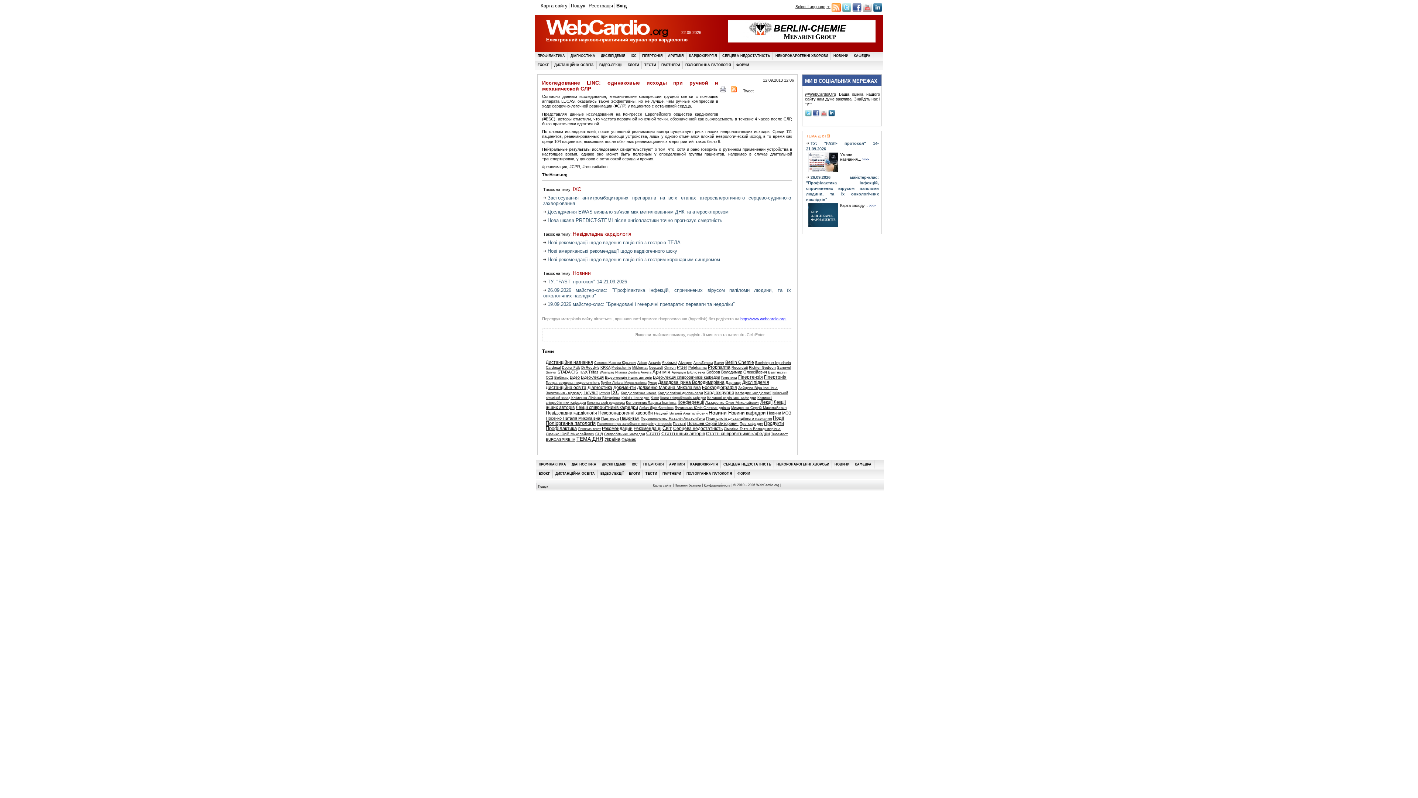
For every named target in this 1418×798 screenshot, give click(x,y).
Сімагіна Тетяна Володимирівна (752, 429)
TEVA (583, 372)
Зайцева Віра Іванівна (758, 388)
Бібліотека (696, 372)
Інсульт (590, 393)
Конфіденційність (717, 485)
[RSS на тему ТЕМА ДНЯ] (828, 136)
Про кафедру (751, 424)
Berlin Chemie (739, 362)
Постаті (679, 424)
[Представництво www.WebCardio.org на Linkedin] (877, 10)
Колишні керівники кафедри (731, 398)
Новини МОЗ (779, 413)
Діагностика (583, 56)
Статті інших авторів (683, 433)
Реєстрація (601, 5)
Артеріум (679, 372)
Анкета (646, 372)
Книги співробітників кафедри (683, 398)
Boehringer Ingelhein (773, 363)
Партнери (670, 65)
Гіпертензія (750, 377)
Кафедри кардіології (753, 393)
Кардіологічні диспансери (680, 393)
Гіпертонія (652, 56)
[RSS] (734, 91)
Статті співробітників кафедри (738, 434)
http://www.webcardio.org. (763, 319)
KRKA (605, 367)
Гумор (652, 383)
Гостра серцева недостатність (573, 383)
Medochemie (621, 367)
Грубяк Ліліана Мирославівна (624, 383)
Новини (840, 56)
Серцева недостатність (746, 56)
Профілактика (551, 56)
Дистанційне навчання (569, 362)
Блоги (633, 65)
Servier (551, 372)
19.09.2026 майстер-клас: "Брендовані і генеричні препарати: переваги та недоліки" (641, 304)
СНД (599, 434)
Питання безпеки (688, 485)
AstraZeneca (703, 363)
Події (778, 418)
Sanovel (784, 367)
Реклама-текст (589, 429)
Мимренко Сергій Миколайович (759, 408)
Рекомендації (647, 428)
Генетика (729, 377)
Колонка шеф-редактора (606, 403)
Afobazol (669, 362)
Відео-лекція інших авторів (628, 377)
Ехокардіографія (719, 387)
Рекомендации (617, 428)
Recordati (740, 367)
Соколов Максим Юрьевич (615, 363)
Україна (612, 439)
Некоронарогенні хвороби (801, 56)
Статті (653, 433)
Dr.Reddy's (590, 367)
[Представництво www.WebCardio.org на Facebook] (857, 10)
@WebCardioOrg (820, 94)
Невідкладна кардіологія (602, 234)
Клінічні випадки (635, 398)
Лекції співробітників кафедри (607, 407)
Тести (650, 65)
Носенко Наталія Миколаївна (573, 418)
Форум (742, 65)
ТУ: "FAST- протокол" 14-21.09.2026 (587, 281)
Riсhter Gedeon (762, 367)
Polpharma (697, 367)
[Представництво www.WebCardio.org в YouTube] (867, 10)
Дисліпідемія (613, 56)
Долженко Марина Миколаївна (669, 387)
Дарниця (733, 383)
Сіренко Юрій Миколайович (570, 434)
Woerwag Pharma (613, 372)
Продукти (774, 423)
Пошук (578, 5)
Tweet (748, 91)
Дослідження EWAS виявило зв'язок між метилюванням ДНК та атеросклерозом (638, 212)
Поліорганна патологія (708, 65)
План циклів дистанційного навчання (739, 418)
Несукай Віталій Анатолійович (681, 413)
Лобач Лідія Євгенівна (656, 408)
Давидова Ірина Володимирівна (691, 382)
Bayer (719, 363)
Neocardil (656, 367)
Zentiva (634, 372)
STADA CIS (568, 372)
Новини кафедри (746, 413)
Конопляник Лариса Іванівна (651, 402)
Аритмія (676, 56)
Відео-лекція (592, 377)
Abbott (642, 363)
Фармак (628, 439)
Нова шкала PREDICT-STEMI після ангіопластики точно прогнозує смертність (635, 220)
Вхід (621, 5)
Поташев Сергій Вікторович (713, 423)
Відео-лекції (610, 65)
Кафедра (862, 56)
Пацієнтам (630, 418)
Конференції (691, 402)
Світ (667, 428)
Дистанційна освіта (574, 65)
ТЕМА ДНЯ (589, 439)
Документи (624, 387)
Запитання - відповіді (564, 393)
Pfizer (682, 367)
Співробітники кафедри (624, 434)
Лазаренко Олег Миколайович (732, 402)
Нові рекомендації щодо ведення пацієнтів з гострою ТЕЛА (614, 242)
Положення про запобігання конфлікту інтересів (634, 424)
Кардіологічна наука (639, 393)
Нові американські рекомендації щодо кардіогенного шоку (612, 251)
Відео (575, 377)
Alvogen (685, 363)
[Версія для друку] (723, 91)
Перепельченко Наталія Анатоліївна (673, 418)
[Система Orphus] (579, 337)
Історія (604, 393)
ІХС (634, 56)
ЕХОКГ (543, 65)
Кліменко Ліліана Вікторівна (595, 398)
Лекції (766, 402)
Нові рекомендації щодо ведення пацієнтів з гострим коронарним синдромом (634, 259)
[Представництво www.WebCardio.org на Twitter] (846, 10)
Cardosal (553, 367)
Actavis (654, 363)
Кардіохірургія (703, 56)
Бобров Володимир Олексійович (736, 372)
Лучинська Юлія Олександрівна (702, 408)
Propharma (719, 367)
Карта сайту (554, 5)
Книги (655, 398)
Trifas (593, 372)
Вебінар (561, 377)
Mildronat (640, 367)
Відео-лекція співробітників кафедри (686, 377)
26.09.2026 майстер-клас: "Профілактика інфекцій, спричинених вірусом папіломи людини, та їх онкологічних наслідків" (842, 188)
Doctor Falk (571, 367)
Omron (670, 367)
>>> (865, 159)
